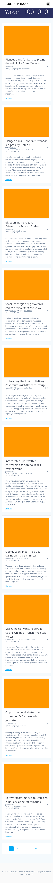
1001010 (13, 66)
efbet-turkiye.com (19, 231)
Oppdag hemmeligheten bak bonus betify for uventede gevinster (22, 716)
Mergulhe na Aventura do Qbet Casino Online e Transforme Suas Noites (25, 632)
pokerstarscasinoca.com (21, 68)
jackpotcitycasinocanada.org (23, 149)
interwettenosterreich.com (22, 473)
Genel (26, 558)
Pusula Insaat (16, 3)
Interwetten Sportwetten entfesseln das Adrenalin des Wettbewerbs (23, 465)
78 (37, 848)
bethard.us (28, 388)
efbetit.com (28, 311)
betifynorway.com (19, 725)
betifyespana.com (19, 806)
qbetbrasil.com (29, 639)
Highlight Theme (42, 872)
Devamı (8, 98)
